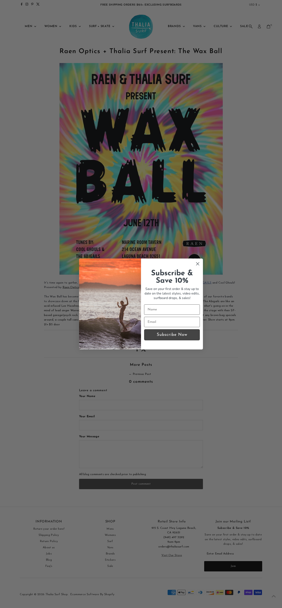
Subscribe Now (172, 335)
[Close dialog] (197, 263)
